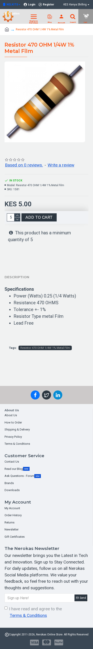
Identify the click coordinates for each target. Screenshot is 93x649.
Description (17, 277)
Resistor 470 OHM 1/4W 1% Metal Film (45, 347)
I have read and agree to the (35, 612)
